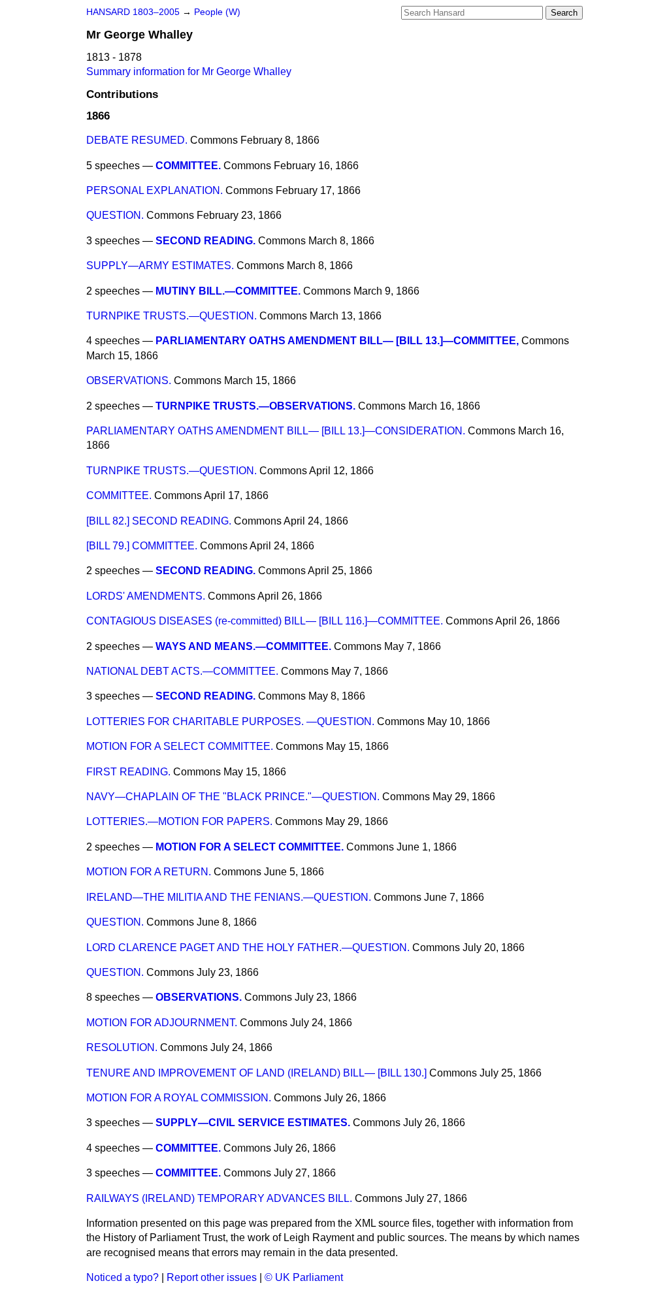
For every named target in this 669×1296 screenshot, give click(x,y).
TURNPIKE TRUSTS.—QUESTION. (171, 315)
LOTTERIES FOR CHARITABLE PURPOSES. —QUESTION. (230, 721)
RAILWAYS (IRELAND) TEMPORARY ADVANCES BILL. (219, 1198)
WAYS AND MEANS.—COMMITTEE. (243, 646)
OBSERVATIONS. (128, 380)
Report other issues (212, 1277)
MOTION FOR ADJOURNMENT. (161, 1022)
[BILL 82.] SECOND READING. (158, 520)
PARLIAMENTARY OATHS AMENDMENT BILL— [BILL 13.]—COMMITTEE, (337, 340)
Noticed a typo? (122, 1277)
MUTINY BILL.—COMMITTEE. (228, 291)
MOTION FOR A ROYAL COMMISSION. (178, 1097)
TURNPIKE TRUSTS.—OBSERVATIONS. (255, 406)
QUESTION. (115, 215)
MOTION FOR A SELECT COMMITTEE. (179, 746)
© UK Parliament (304, 1277)
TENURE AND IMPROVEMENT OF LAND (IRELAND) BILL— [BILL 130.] (256, 1072)
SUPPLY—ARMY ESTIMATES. (160, 265)
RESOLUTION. (121, 1047)
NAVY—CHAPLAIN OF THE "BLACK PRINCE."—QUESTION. (233, 796)
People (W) (217, 12)
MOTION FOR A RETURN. (148, 871)
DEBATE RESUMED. (137, 140)
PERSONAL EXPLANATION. (154, 190)
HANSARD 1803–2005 (133, 12)
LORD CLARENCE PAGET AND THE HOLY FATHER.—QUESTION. (248, 947)
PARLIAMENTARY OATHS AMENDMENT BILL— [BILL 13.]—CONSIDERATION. (275, 430)
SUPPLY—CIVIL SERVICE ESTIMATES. (252, 1122)
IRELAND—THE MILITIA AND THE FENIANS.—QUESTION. (228, 897)
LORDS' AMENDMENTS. (145, 596)
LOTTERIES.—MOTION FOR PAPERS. (179, 821)
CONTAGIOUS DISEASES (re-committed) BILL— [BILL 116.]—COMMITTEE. (264, 620)
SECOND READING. (205, 240)
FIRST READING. (128, 771)
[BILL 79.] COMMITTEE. (141, 545)
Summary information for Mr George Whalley (188, 71)
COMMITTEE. (188, 165)
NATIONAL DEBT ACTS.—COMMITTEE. (182, 671)
